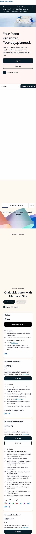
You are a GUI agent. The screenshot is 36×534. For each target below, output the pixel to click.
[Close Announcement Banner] (32, 7)
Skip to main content (6, 1)
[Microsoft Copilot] (5, 503)
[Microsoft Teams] (9, 506)
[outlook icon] (5, 353)
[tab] (7, 111)
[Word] (9, 503)
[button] (10, 86)
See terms (26, 374)
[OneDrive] (9, 413)
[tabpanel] (18, 143)
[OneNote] (24, 503)
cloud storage (14, 343)
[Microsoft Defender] (5, 506)
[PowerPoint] (17, 503)
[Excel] (13, 503)
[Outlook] (5, 413)
